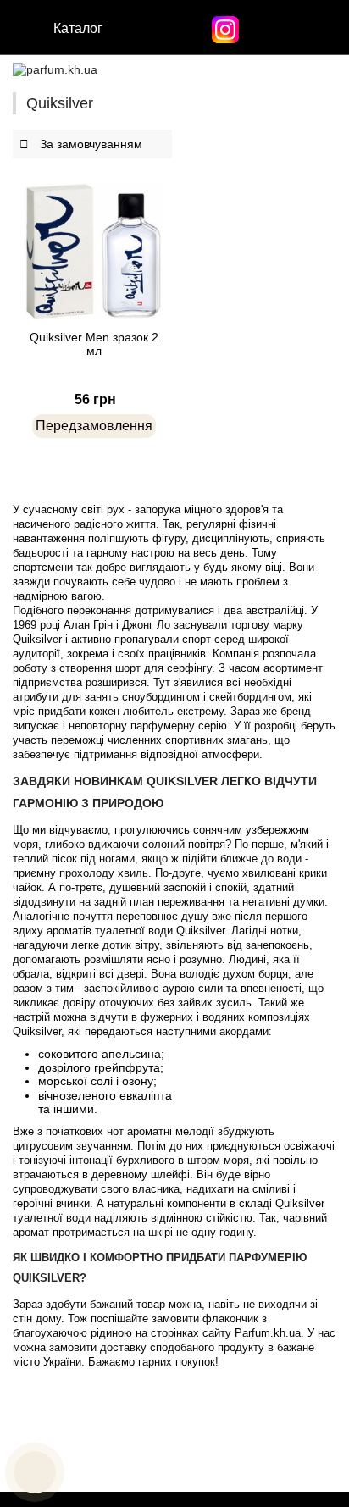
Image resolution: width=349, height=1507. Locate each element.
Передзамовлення (94, 425)
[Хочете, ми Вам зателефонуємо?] (34, 1472)
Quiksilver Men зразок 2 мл (94, 343)
